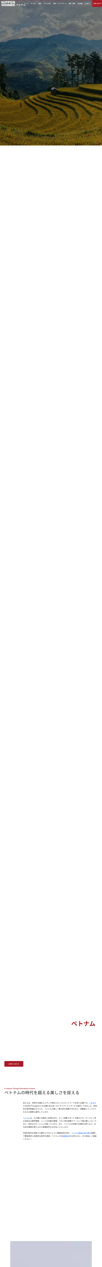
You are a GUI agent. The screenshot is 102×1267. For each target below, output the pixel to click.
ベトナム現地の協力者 (80, 1133)
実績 (39, 3)
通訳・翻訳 (72, 3)
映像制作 (66, 1136)
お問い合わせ (97, 3)
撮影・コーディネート (59, 3)
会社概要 (80, 3)
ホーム (26, 3)
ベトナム (26, 1118)
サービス (33, 3)
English (87, 3)
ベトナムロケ (47, 3)
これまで (92, 1103)
